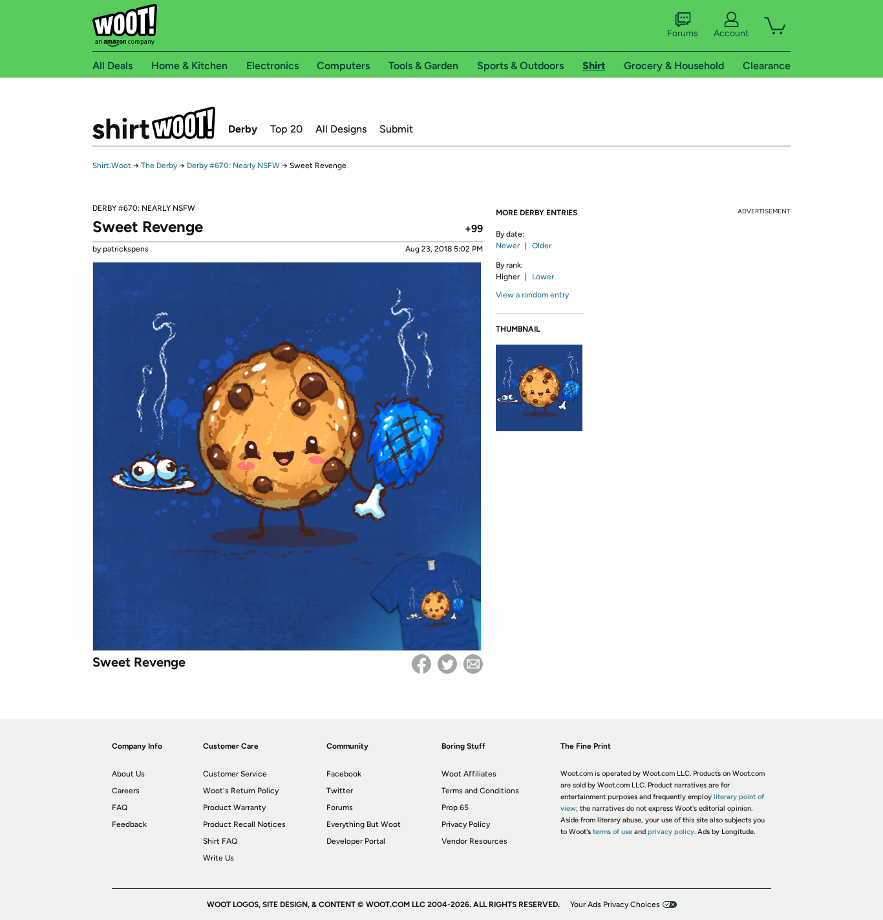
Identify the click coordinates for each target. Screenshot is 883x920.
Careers (126, 790)
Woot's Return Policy (241, 790)
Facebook (421, 664)
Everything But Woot (363, 824)
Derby (242, 129)
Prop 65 (455, 807)
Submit (396, 129)
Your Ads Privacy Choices (615, 904)
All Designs (341, 129)
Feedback (129, 824)
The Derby (159, 165)
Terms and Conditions (480, 790)
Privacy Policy (466, 824)
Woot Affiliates (469, 773)
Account (731, 33)
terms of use (612, 832)
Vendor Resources (474, 841)
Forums (682, 33)
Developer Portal (355, 841)
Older (541, 245)
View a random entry (532, 294)
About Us (128, 773)
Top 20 (286, 129)
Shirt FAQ (220, 841)
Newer (508, 245)
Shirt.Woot (153, 123)
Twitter (447, 664)
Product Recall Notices (244, 824)
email (473, 664)
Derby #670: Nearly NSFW (233, 165)
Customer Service (235, 773)
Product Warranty (234, 807)
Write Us (218, 857)
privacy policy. (672, 832)
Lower (543, 276)
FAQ (119, 807)
